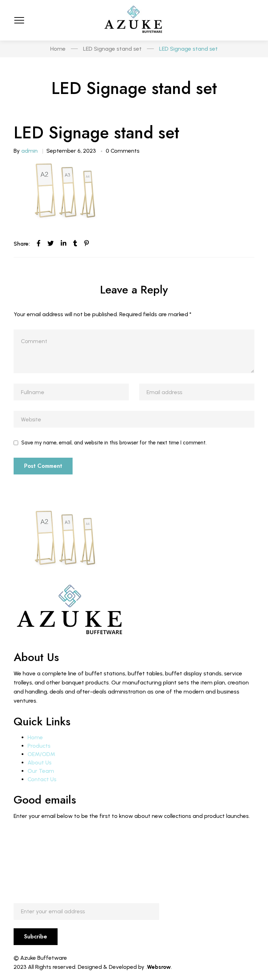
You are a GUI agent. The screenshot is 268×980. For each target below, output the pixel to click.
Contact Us (42, 779)
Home (35, 737)
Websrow (159, 967)
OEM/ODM (41, 754)
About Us (40, 762)
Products (39, 745)
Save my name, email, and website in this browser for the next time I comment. (114, 443)
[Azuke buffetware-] (134, 20)
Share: (22, 243)
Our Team (41, 771)
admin (29, 150)
